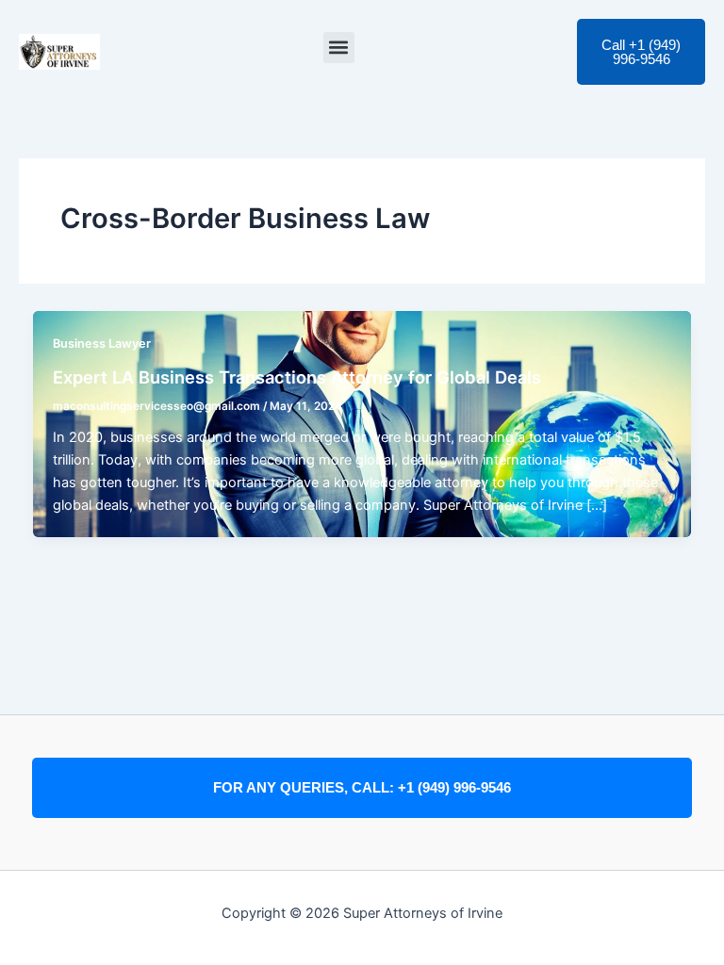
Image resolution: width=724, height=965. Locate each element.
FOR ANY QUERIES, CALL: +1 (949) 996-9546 (362, 787)
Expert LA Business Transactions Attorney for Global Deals (297, 377)
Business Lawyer (102, 343)
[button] (338, 47)
